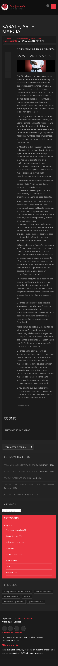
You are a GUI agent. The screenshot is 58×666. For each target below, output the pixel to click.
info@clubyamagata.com (31, 653)
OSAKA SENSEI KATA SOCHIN (17, 478)
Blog (39, 38)
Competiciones (12, 536)
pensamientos (36, 601)
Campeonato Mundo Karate (17, 591)
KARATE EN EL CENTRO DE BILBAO (19, 465)
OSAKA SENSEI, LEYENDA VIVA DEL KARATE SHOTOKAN (29, 484)
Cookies (17, 621)
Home (8, 38)
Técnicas (9, 572)
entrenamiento (11, 596)
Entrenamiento (10, 40)
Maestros (10, 560)
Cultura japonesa (13, 542)
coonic (10, 418)
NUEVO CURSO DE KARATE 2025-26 (19, 471)
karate (27, 596)
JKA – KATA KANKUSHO (14, 494)
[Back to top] (29, 662)
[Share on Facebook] (54, 405)
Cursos (9, 548)
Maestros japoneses (13, 601)
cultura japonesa (43, 591)
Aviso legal (7, 621)
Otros (8, 566)
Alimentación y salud (26, 38)
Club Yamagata (26, 618)
